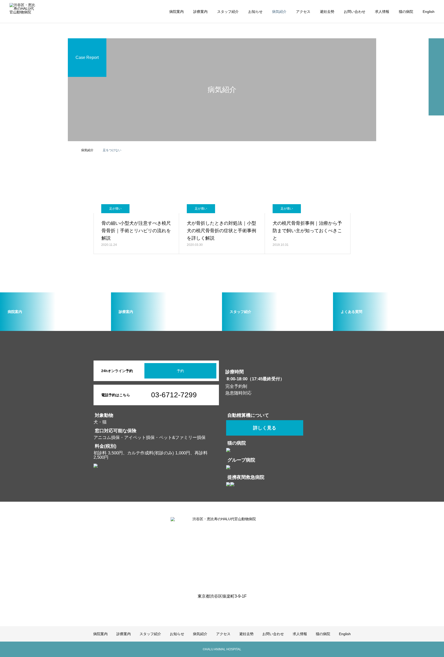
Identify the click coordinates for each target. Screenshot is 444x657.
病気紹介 (279, 12)
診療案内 (200, 12)
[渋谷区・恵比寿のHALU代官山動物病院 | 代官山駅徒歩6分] (22, 11)
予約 (180, 371)
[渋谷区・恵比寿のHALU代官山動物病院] (222, 551)
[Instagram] (218, 608)
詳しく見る (264, 427)
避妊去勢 (327, 12)
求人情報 (382, 12)
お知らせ (255, 12)
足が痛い (115, 208)
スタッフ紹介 (228, 12)
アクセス (303, 12)
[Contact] (225, 608)
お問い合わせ (354, 12)
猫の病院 (406, 12)
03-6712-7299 (174, 395)
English (428, 12)
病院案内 (176, 12)
